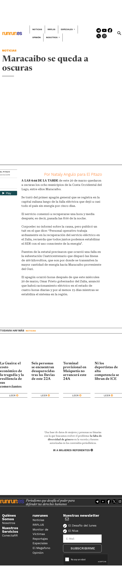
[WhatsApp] (7, 181)
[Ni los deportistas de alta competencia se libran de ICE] (108, 349)
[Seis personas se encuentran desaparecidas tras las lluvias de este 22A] (45, 349)
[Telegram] (99, 31)
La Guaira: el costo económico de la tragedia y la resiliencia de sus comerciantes (12, 375)
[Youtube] (104, 31)
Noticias (9, 50)
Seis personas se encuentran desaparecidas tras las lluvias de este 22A (43, 371)
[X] (2, 186)
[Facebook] (110, 31)
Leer (12, 395)
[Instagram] (104, 36)
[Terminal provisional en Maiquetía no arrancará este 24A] (76, 349)
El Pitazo (5, 172)
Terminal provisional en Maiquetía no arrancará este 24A (74, 371)
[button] (119, 33)
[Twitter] (99, 36)
